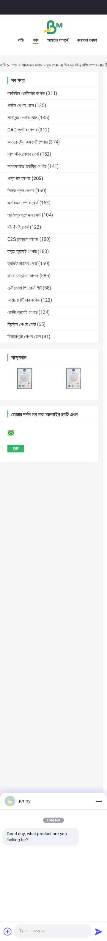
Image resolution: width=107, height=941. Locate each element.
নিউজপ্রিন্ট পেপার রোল (24, 336)
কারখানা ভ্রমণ (87, 40)
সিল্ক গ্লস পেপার (20, 190)
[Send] (98, 931)
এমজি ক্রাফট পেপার (22, 312)
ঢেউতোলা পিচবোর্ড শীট (24, 288)
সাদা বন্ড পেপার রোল (22, 117)
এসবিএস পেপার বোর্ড (22, 203)
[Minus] (98, 801)
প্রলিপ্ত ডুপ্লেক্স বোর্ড (24, 215)
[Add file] (8, 931)
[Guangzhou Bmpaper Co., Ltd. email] (14, 433)
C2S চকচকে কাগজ (22, 239)
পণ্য (35, 40)
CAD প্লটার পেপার (22, 130)
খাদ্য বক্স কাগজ (32, 65)
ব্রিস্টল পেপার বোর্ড (21, 324)
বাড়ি (21, 40)
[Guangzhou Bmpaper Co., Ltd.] (53, 26)
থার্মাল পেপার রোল (20, 105)
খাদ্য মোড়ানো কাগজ (22, 276)
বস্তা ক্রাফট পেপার (22, 251)
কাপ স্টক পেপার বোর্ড (23, 154)
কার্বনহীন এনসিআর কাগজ (26, 93)
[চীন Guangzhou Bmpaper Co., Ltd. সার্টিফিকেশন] (24, 378)
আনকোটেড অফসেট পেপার (27, 142)
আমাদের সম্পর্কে (57, 40)
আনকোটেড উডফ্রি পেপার (26, 166)
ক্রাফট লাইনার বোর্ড (22, 263)
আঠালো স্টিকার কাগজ (23, 300)
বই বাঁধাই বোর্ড (18, 227)
